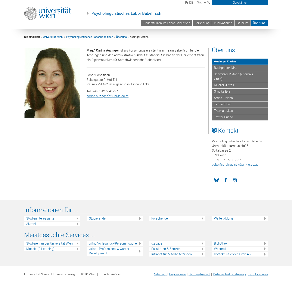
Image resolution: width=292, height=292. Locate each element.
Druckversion (258, 274)
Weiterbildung (223, 218)
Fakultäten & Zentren (165, 249)
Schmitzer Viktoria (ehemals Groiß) (233, 76)
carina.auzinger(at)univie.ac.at (107, 96)
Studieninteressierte (40, 218)
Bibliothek (220, 243)
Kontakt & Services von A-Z (233, 254)
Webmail (220, 249)
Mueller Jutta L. (225, 85)
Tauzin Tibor (222, 104)
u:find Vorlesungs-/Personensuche (113, 243)
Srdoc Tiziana (223, 98)
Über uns (259, 23)
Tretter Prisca (223, 117)
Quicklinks (240, 2)
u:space (156, 243)
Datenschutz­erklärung (229, 274)
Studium (242, 23)
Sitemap (160, 274)
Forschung (202, 23)
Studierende (97, 218)
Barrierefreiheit (199, 274)
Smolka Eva (222, 91)
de (190, 2)
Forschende (159, 218)
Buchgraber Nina (225, 68)
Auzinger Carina (225, 61)
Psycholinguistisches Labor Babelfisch (126, 13)
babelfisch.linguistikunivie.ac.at (235, 165)
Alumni (31, 224)
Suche (202, 2)
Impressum (177, 274)
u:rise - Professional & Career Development (109, 251)
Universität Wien (53, 36)
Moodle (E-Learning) (40, 249)
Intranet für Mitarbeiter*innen (171, 254)
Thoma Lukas (223, 111)
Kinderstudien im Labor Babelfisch (166, 23)
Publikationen (223, 23)
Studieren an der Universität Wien (49, 243)
